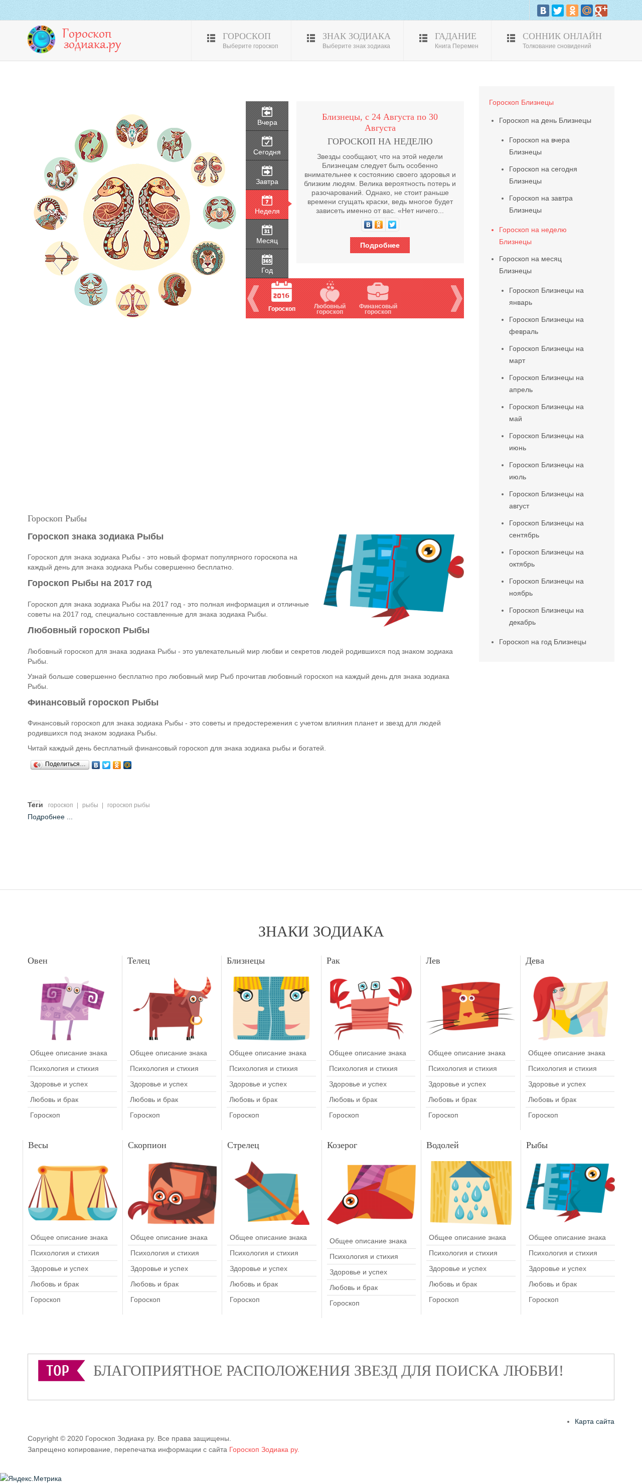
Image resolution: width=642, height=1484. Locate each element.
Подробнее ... (50, 817)
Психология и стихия (64, 1068)
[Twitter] (558, 11)
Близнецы (246, 961)
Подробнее (380, 245)
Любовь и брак (54, 1099)
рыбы (90, 805)
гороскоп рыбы (128, 805)
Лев (433, 961)
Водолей (442, 1145)
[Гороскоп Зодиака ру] (78, 39)
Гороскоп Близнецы (521, 102)
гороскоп (60, 805)
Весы (38, 1145)
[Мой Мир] (587, 11)
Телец (138, 961)
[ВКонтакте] (543, 11)
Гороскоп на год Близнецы (542, 642)
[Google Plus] (601, 11)
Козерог (342, 1145)
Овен (38, 961)
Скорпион (147, 1145)
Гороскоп (45, 1115)
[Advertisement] (246, 413)
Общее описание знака (68, 1053)
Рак (333, 961)
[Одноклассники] (572, 11)
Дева (535, 961)
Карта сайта (594, 1421)
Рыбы (537, 1145)
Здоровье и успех (59, 1084)
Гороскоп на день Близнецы (545, 120)
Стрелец (243, 1145)
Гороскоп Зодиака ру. (264, 1449)
